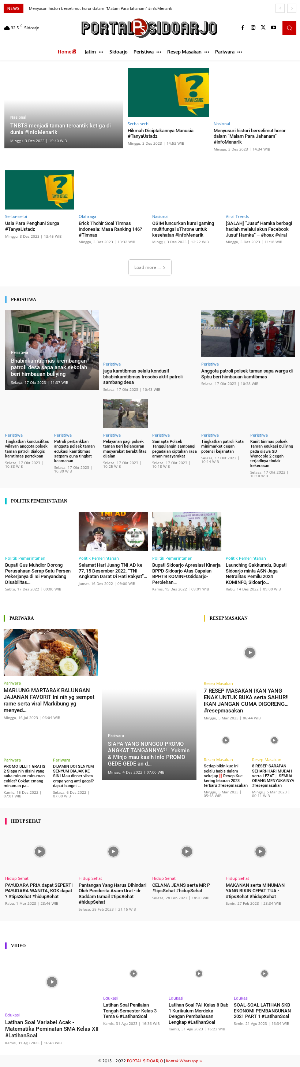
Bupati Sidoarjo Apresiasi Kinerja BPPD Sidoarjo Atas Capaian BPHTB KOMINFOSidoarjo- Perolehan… (186, 573)
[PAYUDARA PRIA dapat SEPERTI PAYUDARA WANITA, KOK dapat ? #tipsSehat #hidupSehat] (39, 851)
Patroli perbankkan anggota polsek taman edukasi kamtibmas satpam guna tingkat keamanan (74, 451)
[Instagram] (253, 28)
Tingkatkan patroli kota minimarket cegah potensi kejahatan (222, 446)
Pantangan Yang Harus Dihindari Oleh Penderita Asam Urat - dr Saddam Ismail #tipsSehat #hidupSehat (112, 893)
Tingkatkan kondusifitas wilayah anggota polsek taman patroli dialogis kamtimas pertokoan (27, 449)
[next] (291, 8)
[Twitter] (263, 28)
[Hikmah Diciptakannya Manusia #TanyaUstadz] (169, 92)
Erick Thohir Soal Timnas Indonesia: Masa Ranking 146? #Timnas (110, 229)
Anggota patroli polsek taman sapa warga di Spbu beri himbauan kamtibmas (247, 373)
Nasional (18, 117)
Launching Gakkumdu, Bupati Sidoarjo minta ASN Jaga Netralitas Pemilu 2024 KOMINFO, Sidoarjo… (256, 573)
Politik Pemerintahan (25, 558)
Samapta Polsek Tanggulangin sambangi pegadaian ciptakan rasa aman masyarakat (174, 449)
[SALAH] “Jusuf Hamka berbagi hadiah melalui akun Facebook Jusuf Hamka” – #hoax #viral (259, 229)
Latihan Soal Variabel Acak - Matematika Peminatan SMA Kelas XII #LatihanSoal (51, 1029)
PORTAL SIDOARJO (145, 1060)
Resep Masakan (218, 683)
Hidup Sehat (17, 878)
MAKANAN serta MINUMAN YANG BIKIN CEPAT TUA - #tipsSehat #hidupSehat (255, 890)
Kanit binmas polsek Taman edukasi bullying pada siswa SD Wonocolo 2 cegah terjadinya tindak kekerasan (271, 453)
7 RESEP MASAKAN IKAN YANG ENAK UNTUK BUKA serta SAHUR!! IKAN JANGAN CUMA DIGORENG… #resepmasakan (246, 701)
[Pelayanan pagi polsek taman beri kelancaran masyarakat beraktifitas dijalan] (125, 413)
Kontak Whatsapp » (184, 1060)
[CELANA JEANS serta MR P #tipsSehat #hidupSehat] (186, 851)
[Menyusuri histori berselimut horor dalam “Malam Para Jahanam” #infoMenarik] (255, 92)
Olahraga (87, 216)
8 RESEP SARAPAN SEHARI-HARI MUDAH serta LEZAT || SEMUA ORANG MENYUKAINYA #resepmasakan (273, 776)
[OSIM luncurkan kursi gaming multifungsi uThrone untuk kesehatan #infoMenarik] (186, 190)
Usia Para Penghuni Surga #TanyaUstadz (32, 226)
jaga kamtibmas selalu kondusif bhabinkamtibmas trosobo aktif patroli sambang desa (143, 376)
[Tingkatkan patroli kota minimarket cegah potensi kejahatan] (223, 413)
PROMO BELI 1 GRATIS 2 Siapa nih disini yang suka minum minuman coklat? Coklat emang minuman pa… (24, 776)
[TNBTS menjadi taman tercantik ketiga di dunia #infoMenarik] (63, 108)
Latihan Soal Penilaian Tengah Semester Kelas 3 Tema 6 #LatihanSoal (130, 1010)
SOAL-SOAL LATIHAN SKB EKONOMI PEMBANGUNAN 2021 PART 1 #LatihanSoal (262, 1010)
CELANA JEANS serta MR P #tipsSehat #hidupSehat (181, 888)
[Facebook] (243, 28)
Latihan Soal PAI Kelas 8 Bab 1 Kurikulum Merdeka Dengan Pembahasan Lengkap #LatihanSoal (198, 1013)
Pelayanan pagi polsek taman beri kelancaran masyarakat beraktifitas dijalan (125, 449)
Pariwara (12, 683)
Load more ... (147, 267)
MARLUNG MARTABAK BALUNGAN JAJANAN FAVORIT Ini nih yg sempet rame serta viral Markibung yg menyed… (49, 700)
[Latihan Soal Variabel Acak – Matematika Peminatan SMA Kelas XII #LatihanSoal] (52, 982)
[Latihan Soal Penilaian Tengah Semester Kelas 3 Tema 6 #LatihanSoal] (133, 973)
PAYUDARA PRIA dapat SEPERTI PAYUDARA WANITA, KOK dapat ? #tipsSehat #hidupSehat (39, 890)
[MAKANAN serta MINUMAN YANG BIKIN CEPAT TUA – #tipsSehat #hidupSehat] (260, 851)
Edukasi (12, 1015)
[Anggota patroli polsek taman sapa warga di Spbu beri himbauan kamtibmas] (248, 333)
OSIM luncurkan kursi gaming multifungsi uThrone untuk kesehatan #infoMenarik (183, 229)
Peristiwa (19, 352)
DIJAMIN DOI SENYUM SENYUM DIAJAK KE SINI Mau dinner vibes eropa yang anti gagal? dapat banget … (73, 776)
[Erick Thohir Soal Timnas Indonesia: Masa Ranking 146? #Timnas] (113, 190)
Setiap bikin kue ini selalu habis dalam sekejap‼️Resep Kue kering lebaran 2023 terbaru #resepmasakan (226, 776)
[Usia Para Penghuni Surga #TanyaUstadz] (39, 190)
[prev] (280, 8)
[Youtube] (274, 28)
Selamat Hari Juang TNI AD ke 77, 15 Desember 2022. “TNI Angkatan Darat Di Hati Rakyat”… (113, 570)
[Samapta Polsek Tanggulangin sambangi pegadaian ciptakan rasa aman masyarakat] (174, 413)
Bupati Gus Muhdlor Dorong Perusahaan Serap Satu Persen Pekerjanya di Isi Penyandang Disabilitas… (38, 573)
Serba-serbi (139, 124)
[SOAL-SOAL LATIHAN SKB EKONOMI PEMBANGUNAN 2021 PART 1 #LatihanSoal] (264, 973)
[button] (289, 28)
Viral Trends (237, 216)
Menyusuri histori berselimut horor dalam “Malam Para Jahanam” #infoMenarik (100, 8)
